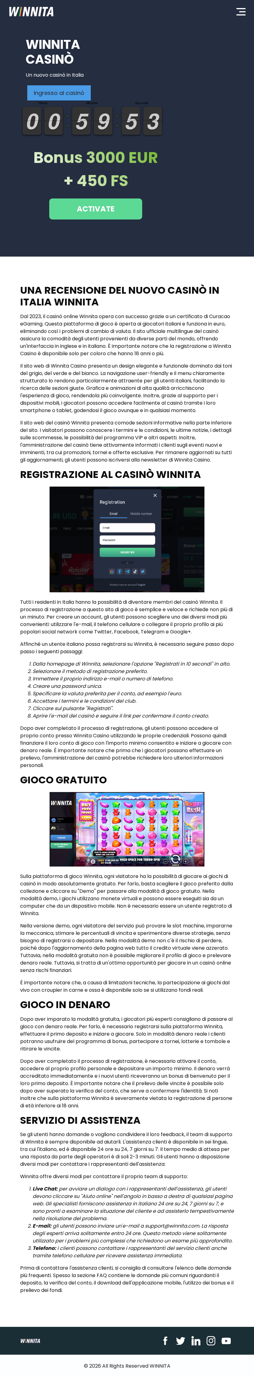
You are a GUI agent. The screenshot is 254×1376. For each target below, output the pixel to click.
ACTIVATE (96, 209)
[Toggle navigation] (241, 11)
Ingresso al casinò (59, 93)
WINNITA (160, 1366)
